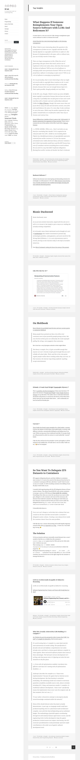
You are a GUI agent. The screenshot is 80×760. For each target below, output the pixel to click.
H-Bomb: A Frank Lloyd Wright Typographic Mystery (50, 387)
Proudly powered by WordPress (47, 757)
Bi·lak (7, 9)
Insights (14, 114)
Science (6, 130)
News (34, 456)
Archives (7, 141)
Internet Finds (10, 118)
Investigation (46, 410)
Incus (63, 565)
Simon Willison (44, 161)
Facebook (10, 111)
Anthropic (53, 736)
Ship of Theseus (44, 103)
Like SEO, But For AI (9, 58)
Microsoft (38, 309)
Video (9, 135)
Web (13, 135)
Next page (73, 747)
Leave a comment (53, 161)
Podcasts (41, 617)
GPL (64, 159)
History (66, 409)
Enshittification (36, 196)
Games (13, 111)
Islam (6, 120)
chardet (56, 159)
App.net (16, 107)
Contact (6, 33)
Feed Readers (55, 455)
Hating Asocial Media (12, 112)
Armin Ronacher (50, 159)
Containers (51, 565)
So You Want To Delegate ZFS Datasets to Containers (49, 472)
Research (13, 128)
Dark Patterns (53, 195)
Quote (35, 615)
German (16, 111)
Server (14, 130)
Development (59, 195)
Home (6, 19)
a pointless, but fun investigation (45, 391)
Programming (8, 21)
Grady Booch (53, 615)
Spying (12, 131)
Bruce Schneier (54, 307)
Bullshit (63, 736)
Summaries (43, 309)
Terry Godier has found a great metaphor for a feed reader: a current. (51, 427)
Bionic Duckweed (8, 57)
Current (35, 424)
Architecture (52, 409)
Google (6, 112)
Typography (57, 410)
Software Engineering (62, 617)
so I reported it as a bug (49, 525)
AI (46, 159)
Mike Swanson (54, 196)
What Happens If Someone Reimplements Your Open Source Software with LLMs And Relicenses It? (51, 26)
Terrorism (6, 133)
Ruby (17, 128)
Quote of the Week (9, 24)
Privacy (6, 31)
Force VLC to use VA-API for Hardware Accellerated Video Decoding (11, 77)
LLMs (48, 160)
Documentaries (9, 109)
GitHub (56, 565)
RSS (43, 456)
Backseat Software (9, 55)
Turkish (6, 135)
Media (6, 122)
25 (56, 747)
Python (14, 125)
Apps (51, 455)
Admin (6, 108)
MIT (50, 160)
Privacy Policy (36, 757)
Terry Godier (47, 456)
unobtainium (38, 233)
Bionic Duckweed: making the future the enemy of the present (52, 247)
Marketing (15, 120)
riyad (6, 69)
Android (11, 107)
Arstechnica (58, 736)
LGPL (41, 160)
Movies (9, 121)
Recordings (8, 128)
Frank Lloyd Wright (50, 393)
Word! (6, 26)
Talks (15, 131)
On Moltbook (7, 60)
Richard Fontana (36, 161)
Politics (12, 123)
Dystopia (7, 28)
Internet (6, 116)
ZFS (41, 566)
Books (5, 109)
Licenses (44, 160)
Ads (9, 107)
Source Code (7, 131)
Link (35, 195)
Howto (6, 114)
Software (60, 196)
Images (9, 114)
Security (11, 130)
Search (6, 40)
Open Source (7, 123)
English (6, 111)
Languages (10, 120)
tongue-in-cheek (13, 133)
